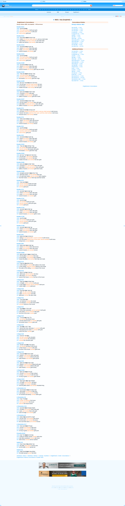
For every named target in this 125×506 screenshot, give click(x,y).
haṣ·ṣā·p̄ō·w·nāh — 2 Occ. (79, 79)
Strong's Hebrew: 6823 (78, 24)
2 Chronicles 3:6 (21, 397)
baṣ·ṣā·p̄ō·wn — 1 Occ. (78, 76)
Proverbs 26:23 (21, 433)
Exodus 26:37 (20, 99)
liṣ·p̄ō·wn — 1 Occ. (77, 74)
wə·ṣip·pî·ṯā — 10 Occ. (78, 46)
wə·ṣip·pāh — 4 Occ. (77, 44)
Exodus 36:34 (20, 144)
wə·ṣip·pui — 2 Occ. (77, 73)
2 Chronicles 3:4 (21, 388)
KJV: (18, 31)
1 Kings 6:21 (20, 297)
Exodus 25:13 (20, 45)
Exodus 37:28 (20, 225)
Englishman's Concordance (90, 86)
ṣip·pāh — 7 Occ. (76, 36)
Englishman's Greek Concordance (60, 455)
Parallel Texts (39, 457)
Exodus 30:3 (20, 126)
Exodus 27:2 (20, 108)
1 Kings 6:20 (20, 279)
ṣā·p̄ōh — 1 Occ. (76, 35)
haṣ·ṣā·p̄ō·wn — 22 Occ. (78, 77)
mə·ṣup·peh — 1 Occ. (77, 29)
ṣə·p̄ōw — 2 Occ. (76, 69)
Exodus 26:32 (20, 90)
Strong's (7, 16)
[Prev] (1, 228)
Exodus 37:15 (20, 207)
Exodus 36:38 (20, 171)
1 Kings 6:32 (20, 352)
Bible (5, 16)
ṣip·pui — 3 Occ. (76, 71)
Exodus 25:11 (20, 27)
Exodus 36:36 (20, 162)
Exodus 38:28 (20, 252)
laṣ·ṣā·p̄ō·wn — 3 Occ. (78, 80)
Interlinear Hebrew (32, 455)
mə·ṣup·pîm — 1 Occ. (77, 30)
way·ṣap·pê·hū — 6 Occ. (78, 40)
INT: (18, 33)
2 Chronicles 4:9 (21, 415)
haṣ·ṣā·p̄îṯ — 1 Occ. (77, 27)
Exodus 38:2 (20, 234)
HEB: (18, 28)
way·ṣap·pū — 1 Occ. (77, 43)
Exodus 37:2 (20, 180)
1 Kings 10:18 (20, 370)
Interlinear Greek (21, 455)
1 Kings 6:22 (20, 316)
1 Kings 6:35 (20, 361)
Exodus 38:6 (20, 243)
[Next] (123, 228)
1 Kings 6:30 (20, 343)
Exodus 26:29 (20, 72)
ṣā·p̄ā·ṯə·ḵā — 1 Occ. (77, 66)
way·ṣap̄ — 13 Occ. (77, 38)
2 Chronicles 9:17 (21, 424)
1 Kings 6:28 (20, 334)
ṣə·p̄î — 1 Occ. (75, 68)
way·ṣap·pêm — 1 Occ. (78, 41)
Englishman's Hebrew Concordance (26, 457)
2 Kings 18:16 (20, 379)
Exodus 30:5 (20, 135)
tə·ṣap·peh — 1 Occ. (77, 32)
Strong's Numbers (44, 455)
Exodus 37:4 (20, 189)
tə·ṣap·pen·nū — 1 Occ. (78, 33)
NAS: (18, 30)
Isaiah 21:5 (20, 442)
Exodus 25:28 (20, 63)
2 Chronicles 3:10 (21, 406)
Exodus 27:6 (20, 117)
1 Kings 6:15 (20, 261)
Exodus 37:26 (20, 216)
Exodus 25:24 (20, 54)
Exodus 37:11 (20, 198)
